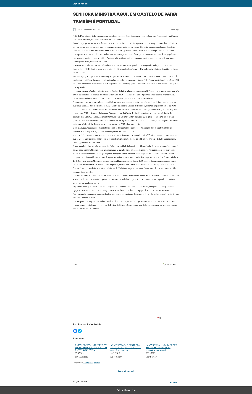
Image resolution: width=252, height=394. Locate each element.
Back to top (174, 382)
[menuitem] (91, 351)
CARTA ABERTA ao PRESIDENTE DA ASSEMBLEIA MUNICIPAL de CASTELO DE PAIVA (91, 347)
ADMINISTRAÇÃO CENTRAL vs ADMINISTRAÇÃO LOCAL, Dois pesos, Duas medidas (125, 347)
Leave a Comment (126, 371)
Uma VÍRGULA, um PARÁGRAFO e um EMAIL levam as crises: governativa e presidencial (161, 347)
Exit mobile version (126, 390)
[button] (75, 331)
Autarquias (88, 363)
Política (97, 363)
